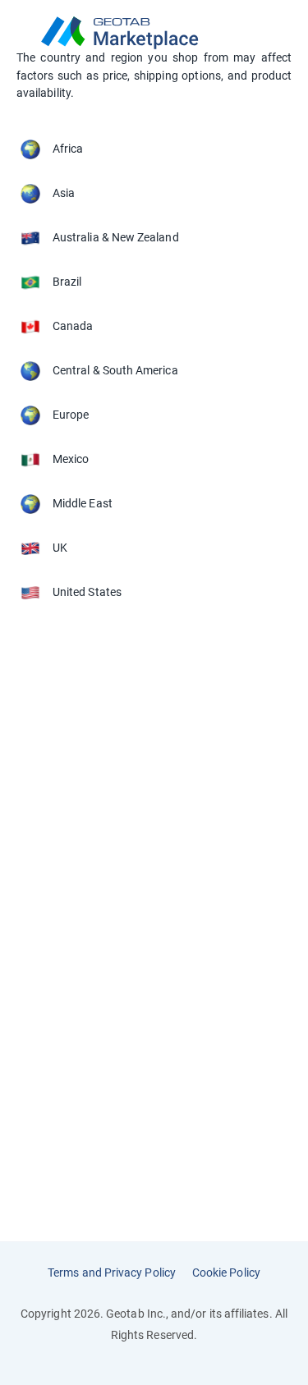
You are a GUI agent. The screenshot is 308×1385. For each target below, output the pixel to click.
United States (87, 591)
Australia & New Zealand (116, 237)
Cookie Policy (226, 1272)
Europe (71, 414)
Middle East (83, 503)
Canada (73, 325)
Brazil (67, 281)
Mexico (71, 458)
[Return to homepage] (154, 32)
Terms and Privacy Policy (112, 1272)
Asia (64, 192)
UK (60, 547)
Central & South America (115, 370)
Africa (68, 148)
